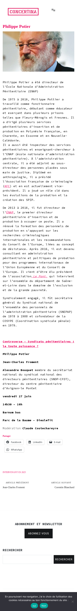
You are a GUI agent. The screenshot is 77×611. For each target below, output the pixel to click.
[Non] (72, 601)
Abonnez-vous (38, 533)
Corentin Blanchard (62, 485)
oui (34, 605)
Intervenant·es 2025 (14, 472)
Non (44, 605)
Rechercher (64, 559)
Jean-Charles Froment (16, 485)
